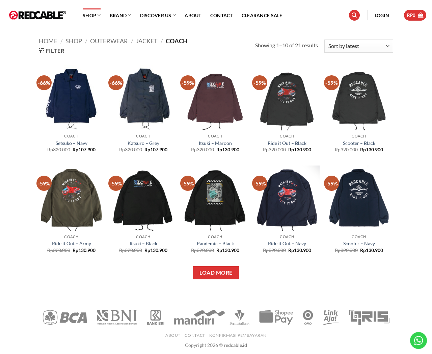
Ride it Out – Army (71, 243)
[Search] (354, 15)
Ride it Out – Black (287, 143)
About (193, 15)
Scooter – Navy (359, 243)
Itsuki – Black (143, 243)
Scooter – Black (359, 143)
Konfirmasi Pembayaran (238, 335)
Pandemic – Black (215, 243)
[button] (382, 15)
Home (48, 41)
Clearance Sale (262, 15)
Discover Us (155, 15)
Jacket (147, 41)
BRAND (118, 15)
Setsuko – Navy (71, 143)
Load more (215, 273)
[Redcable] (39, 15)
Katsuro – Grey (143, 143)
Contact (221, 15)
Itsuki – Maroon (215, 143)
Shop (89, 15)
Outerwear (109, 41)
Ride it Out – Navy (287, 243)
